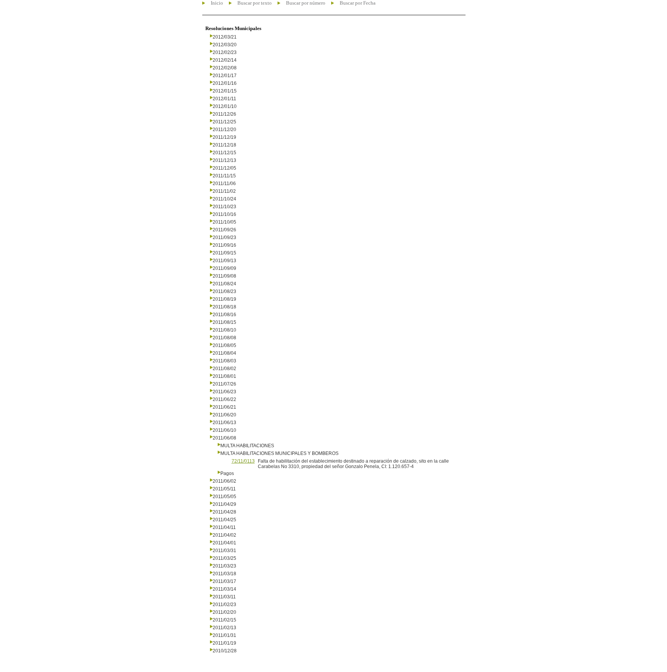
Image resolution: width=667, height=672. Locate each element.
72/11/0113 (243, 461)
